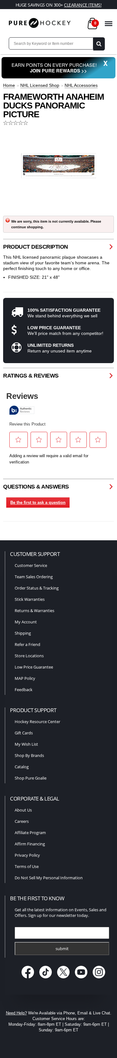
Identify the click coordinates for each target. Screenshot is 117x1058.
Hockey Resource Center (37, 721)
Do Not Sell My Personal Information (49, 878)
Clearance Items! (82, 5)
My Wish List (26, 744)
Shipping (23, 633)
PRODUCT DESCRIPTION (35, 247)
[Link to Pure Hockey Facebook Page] (28, 979)
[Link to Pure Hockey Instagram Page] (98, 979)
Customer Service (31, 565)
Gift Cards (24, 733)
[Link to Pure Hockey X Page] (64, 979)
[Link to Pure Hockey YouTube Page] (81, 979)
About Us (23, 810)
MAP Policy (25, 678)
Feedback (23, 689)
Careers (22, 821)
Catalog (22, 767)
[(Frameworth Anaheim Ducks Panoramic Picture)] (58, 165)
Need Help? (16, 1013)
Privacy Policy (27, 855)
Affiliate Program (30, 832)
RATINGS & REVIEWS (31, 376)
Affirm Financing (30, 844)
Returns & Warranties (34, 610)
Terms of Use (27, 866)
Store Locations (29, 656)
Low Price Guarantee (34, 667)
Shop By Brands (29, 755)
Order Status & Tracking (37, 588)
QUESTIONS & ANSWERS (36, 487)
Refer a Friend (27, 644)
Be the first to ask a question (38, 502)
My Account (26, 622)
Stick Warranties (30, 599)
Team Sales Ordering (34, 576)
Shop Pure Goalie (30, 778)
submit (62, 948)
